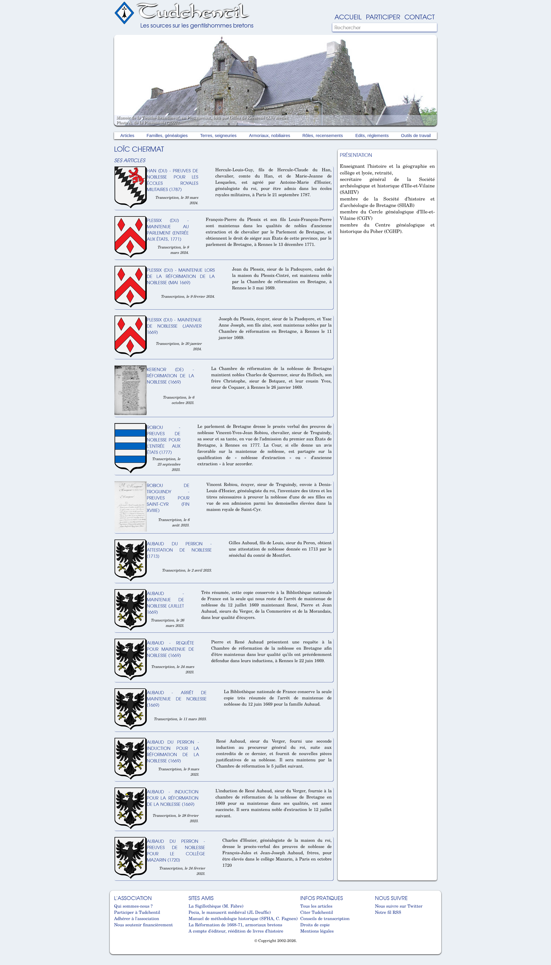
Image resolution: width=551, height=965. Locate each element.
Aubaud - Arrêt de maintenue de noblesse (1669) (177, 698)
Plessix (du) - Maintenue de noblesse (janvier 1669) (174, 325)
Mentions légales (317, 931)
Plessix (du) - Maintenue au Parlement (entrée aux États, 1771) (168, 229)
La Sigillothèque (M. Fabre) (216, 906)
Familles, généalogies (167, 135)
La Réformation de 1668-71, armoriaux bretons (235, 925)
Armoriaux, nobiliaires (269, 135)
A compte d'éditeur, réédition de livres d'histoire (236, 931)
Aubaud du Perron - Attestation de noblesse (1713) (179, 549)
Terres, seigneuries (218, 135)
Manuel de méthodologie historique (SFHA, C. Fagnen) (243, 918)
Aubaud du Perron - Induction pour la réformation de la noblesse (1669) (173, 751)
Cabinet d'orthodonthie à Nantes (117, 951)
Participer (383, 16)
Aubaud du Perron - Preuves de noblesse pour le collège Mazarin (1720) (176, 850)
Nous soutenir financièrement (143, 925)
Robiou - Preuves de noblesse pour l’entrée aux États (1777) (163, 439)
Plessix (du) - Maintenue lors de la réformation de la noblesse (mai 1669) (181, 276)
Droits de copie (315, 925)
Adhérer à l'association (136, 918)
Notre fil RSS (388, 912)
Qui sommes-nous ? (133, 906)
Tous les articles (316, 906)
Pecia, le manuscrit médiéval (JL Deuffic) (230, 912)
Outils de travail (416, 135)
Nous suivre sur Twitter (399, 906)
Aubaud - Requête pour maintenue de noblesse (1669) (170, 649)
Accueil (348, 16)
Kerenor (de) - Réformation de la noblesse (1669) (170, 375)
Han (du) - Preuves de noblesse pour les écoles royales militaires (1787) (172, 179)
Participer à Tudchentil (137, 912)
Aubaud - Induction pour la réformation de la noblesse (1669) (172, 797)
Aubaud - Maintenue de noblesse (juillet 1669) (165, 602)
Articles (127, 135)
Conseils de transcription (325, 918)
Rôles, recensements (322, 135)
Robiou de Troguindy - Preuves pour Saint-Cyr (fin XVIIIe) (168, 497)
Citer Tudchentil (316, 912)
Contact (419, 16)
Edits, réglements (372, 135)
